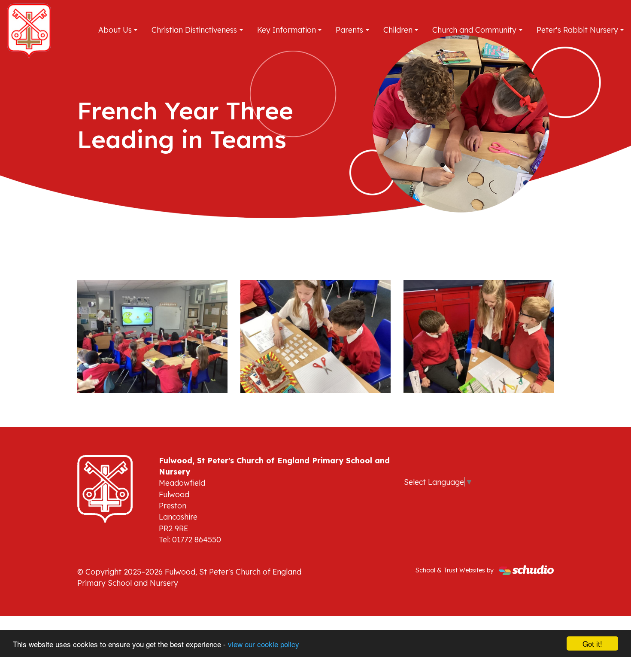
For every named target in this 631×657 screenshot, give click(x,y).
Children (398, 29)
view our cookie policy (263, 644)
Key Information (286, 29)
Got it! (592, 643)
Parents (349, 29)
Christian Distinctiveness (194, 29)
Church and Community (474, 29)
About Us (115, 29)
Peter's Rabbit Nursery (577, 29)
